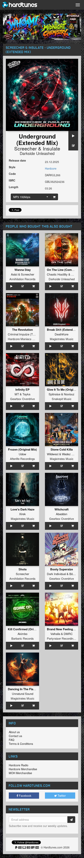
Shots (23, 569)
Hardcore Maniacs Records (25, 339)
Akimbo (22, 634)
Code (12, 174)
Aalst (14, 274)
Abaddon (61, 514)
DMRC (68, 634)
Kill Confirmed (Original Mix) (27, 629)
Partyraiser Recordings (61, 638)
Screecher (25, 148)
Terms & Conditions (21, 744)
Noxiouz (69, 394)
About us (14, 732)
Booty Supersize (61, 569)
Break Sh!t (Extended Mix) (65, 329)
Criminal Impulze (18, 334)
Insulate (51, 148)
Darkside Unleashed (37, 153)
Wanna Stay (22, 270)
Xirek (22, 514)
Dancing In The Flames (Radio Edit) (32, 689)
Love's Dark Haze (22, 509)
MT (17, 394)
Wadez (66, 454)
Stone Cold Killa (62, 449)
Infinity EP (22, 389)
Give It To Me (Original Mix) (65, 389)
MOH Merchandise (20, 773)
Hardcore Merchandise (23, 769)
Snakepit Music (61, 399)
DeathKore (61, 334)
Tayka (26, 394)
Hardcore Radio (18, 765)
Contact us (15, 736)
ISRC (12, 180)
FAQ (11, 740)
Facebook (24, 796)
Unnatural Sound (22, 694)
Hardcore (50, 168)
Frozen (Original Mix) (22, 449)
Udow (22, 454)
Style (12, 167)
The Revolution (22, 329)
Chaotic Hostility (57, 274)
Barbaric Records (22, 638)
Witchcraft (62, 509)
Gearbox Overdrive (22, 399)
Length (13, 187)
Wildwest (52, 454)
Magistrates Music (61, 339)
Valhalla (55, 634)
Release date (17, 160)
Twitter (61, 796)
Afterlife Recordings (22, 459)
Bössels (74, 574)
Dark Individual (56, 574)
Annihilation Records (22, 279)
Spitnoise (54, 394)
